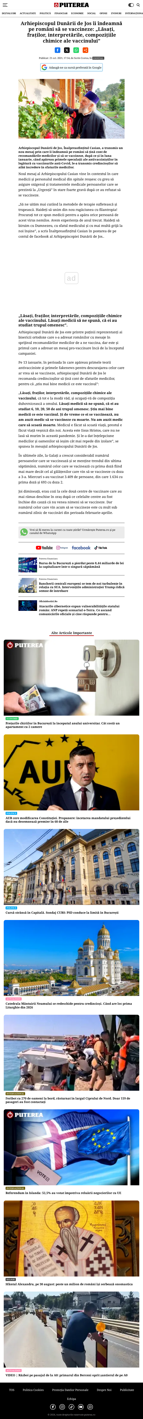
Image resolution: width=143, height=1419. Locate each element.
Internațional (15, 1093)
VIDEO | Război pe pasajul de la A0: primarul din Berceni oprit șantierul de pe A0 (67, 1375)
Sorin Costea (81, 58)
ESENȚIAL (98, 58)
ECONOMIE (77, 13)
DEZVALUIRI (9, 13)
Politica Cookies (33, 1390)
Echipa (71, 1398)
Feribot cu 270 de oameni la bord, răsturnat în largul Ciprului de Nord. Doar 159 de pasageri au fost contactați (68, 1100)
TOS (11, 1390)
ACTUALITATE (28, 13)
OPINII (103, 13)
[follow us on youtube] (44, 548)
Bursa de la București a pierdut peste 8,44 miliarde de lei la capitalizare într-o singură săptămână (81, 564)
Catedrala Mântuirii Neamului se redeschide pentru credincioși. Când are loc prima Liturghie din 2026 (69, 1005)
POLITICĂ (45, 13)
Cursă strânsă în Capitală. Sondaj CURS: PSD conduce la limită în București (62, 912)
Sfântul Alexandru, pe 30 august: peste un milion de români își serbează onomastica (69, 1284)
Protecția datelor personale (70, 1390)
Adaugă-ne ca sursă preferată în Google (75, 67)
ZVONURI (116, 13)
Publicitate (127, 1390)
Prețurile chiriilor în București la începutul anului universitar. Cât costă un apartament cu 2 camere (63, 725)
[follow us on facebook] (81, 548)
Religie (11, 1279)
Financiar (61, 13)
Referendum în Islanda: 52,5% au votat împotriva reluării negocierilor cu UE (63, 1193)
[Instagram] (62, 1407)
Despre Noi (104, 1390)
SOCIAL (91, 13)
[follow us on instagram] (62, 548)
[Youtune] (81, 1407)
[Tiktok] (71, 1407)
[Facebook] (53, 1407)
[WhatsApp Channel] (90, 1407)
